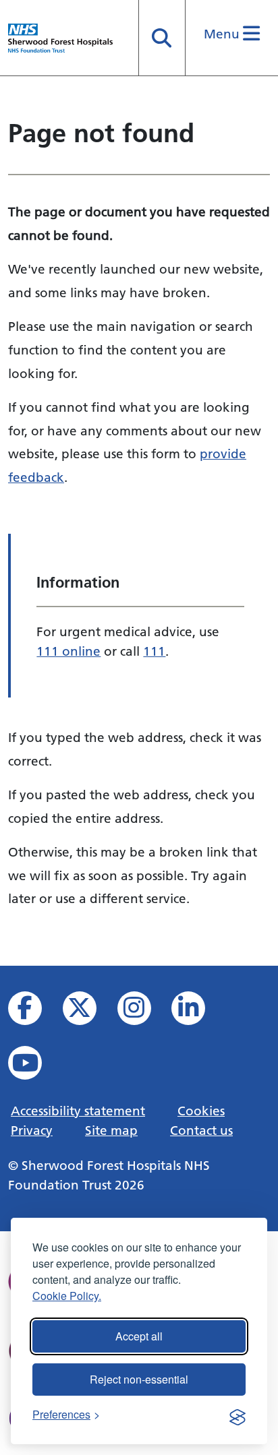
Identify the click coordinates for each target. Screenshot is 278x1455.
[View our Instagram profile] (143, 1011)
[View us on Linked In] (197, 1011)
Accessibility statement (78, 1111)
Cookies (201, 1111)
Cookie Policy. (66, 1295)
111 (154, 651)
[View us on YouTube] (34, 1066)
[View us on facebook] (34, 1011)
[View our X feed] (89, 1011)
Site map (111, 1130)
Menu (223, 34)
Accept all (139, 1336)
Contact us (201, 1130)
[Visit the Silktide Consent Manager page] (237, 1414)
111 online (68, 651)
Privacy (32, 1130)
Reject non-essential (139, 1379)
